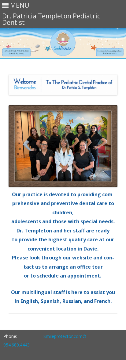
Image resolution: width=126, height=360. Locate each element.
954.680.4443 (16, 345)
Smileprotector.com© (64, 336)
